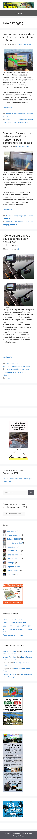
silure (5, 375)
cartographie (14, 369)
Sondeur (6, 116)
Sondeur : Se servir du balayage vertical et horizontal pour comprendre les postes (17, 138)
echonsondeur (23, 222)
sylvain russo (12, 571)
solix (27, 122)
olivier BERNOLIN (13, 559)
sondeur (13, 225)
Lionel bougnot (12, 555)
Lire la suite (7, 107)
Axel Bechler (11, 531)
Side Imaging (19, 122)
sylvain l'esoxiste (9, 651)
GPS (17, 372)
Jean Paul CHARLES (15, 543)
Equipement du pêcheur (15, 363)
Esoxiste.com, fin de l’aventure (15, 619)
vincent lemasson (13, 535)
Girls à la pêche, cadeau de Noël (16, 623)
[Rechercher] (31, 492)
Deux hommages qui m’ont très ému (17, 626)
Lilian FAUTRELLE (14, 551)
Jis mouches (11, 547)
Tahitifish (10, 575)
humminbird (22, 119)
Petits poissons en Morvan (13, 635)
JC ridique (11, 563)
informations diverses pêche (14, 366)
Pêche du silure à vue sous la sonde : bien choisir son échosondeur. (16, 240)
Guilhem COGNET (14, 539)
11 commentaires (12, 378)
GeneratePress (18, 836)
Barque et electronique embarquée (19, 113)
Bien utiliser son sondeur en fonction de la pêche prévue (18, 37)
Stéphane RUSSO (14, 567)
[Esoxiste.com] (18, 5)
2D (7, 369)
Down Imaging (11, 119)
